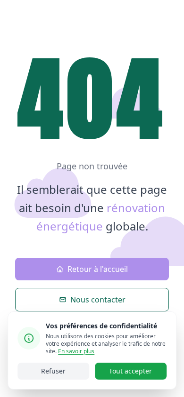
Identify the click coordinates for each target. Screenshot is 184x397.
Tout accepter (130, 370)
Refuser (53, 370)
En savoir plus (76, 351)
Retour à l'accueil (97, 269)
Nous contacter (97, 299)
